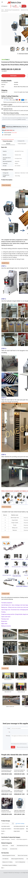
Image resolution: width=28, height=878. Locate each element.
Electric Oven (5, 845)
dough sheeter (17, 831)
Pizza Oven (4, 848)
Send (13, 747)
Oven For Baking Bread (20, 862)
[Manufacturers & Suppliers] (14, 2)
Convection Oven (13, 848)
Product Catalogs (20, 823)
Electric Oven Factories (22, 855)
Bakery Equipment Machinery (17, 858)
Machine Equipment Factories (8, 855)
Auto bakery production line (19, 826)
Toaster (12, 845)
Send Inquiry (13, 75)
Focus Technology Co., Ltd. (17, 872)
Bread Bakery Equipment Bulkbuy (9, 865)
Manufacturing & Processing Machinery (12, 9)
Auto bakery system (5, 826)
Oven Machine (5, 858)
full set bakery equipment (19, 828)
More (2, 867)
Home (2, 9)
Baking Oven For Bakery (7, 862)
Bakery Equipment (4, 11)
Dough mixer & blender (6, 828)
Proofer (3, 831)
